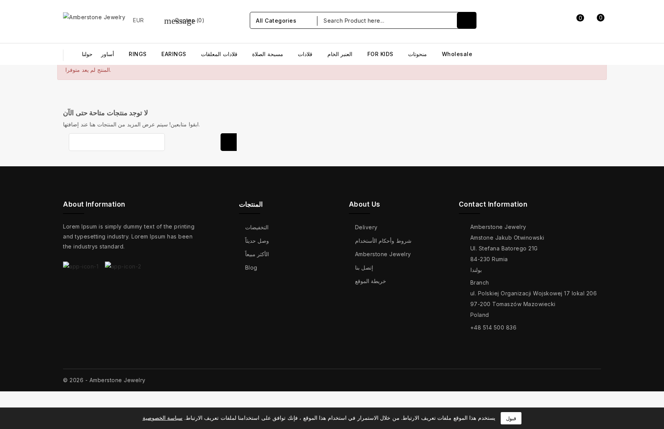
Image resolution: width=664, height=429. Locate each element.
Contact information (493, 204)
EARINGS (173, 54)
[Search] (466, 20)
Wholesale (457, 54)
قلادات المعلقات (219, 54)
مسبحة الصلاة (267, 54)
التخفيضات (257, 227)
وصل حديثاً (257, 240)
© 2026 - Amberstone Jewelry (104, 380)
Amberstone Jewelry (383, 254)
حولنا (87, 54)
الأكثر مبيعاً (257, 254)
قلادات (305, 54)
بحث (229, 142)
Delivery (366, 227)
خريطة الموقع (371, 281)
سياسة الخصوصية (163, 417)
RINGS (138, 54)
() (184, 20)
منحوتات (417, 54)
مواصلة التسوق (587, 104)
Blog (251, 267)
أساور (107, 54)
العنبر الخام (340, 54)
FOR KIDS (380, 54)
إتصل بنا (364, 267)
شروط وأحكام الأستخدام (383, 240)
